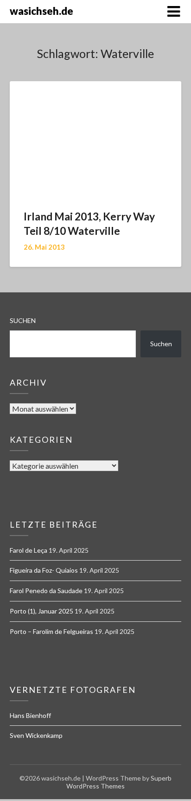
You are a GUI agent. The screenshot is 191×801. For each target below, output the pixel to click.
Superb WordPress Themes (119, 782)
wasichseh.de (41, 11)
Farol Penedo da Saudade (46, 590)
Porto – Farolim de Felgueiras (51, 631)
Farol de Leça (28, 550)
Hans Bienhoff (30, 715)
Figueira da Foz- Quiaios (44, 570)
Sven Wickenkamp (36, 735)
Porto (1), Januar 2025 (41, 611)
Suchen (23, 320)
